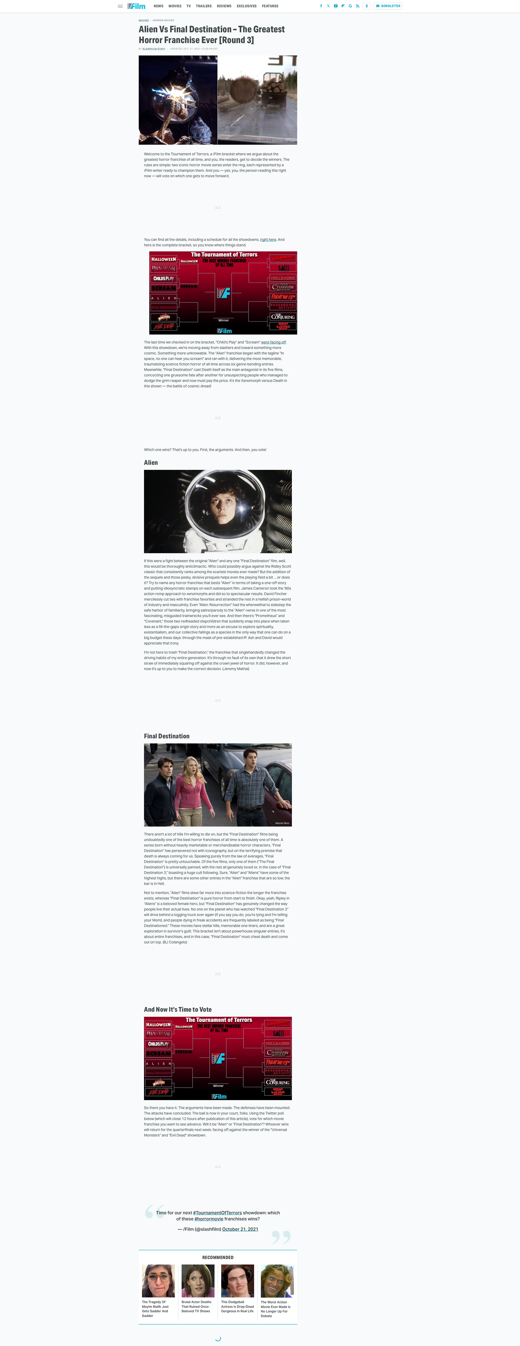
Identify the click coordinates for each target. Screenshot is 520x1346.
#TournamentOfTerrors (217, 1213)
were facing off (273, 342)
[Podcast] (367, 6)
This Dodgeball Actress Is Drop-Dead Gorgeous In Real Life (237, 1306)
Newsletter (390, 6)
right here (268, 239)
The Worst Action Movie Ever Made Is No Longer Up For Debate (275, 1309)
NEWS (158, 6)
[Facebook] (321, 6)
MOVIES (175, 6)
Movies (144, 20)
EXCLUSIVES (247, 6)
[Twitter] (328, 6)
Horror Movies (163, 20)
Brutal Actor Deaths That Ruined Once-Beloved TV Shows (196, 1306)
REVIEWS (224, 6)
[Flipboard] (343, 6)
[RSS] (357, 6)
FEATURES (270, 6)
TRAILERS (204, 6)
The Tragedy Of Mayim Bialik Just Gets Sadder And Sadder (155, 1309)
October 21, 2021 (240, 1229)
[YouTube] (336, 6)
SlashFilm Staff (154, 48)
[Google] (350, 6)
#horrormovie (209, 1219)
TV (189, 6)
